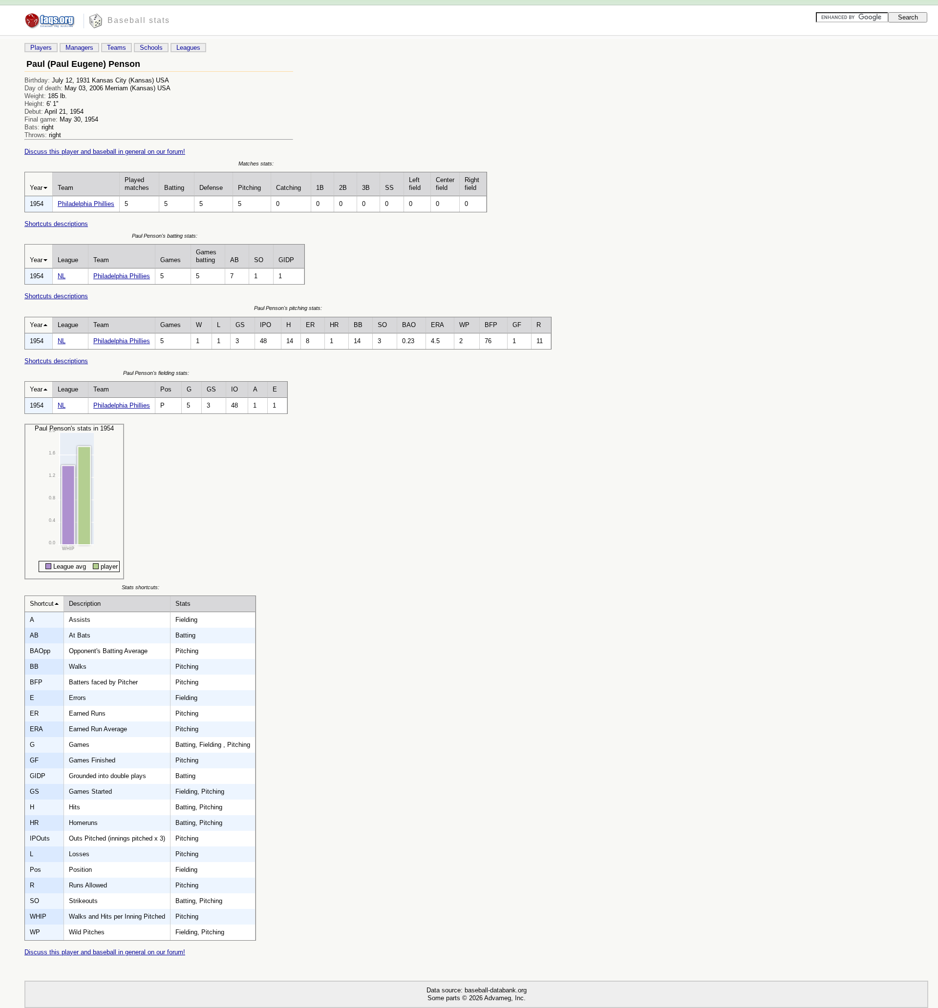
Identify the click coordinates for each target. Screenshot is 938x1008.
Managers (79, 47)
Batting (174, 187)
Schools (151, 47)
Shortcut (42, 603)
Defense (211, 187)
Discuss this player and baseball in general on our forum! (104, 151)
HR (334, 325)
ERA (437, 325)
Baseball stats (138, 20)
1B (320, 187)
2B (343, 187)
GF (516, 325)
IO (234, 389)
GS (240, 325)
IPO (265, 325)
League (68, 260)
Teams (116, 47)
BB (358, 325)
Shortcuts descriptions (56, 223)
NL (61, 276)
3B (366, 187)
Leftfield (415, 183)
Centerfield (445, 183)
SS (389, 187)
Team (65, 187)
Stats (183, 603)
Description (85, 603)
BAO (409, 325)
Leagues (188, 47)
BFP (491, 325)
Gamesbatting (206, 256)
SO (258, 260)
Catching (288, 187)
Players (41, 47)
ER (310, 325)
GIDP (286, 260)
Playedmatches (137, 183)
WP (464, 325)
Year (36, 187)
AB (234, 260)
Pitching (249, 187)
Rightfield (472, 183)
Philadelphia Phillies (86, 203)
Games (170, 260)
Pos (165, 389)
